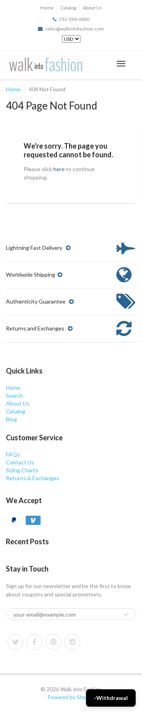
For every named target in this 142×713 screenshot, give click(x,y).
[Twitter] (15, 642)
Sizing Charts (22, 470)
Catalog (68, 8)
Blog (11, 419)
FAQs (13, 454)
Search (14, 395)
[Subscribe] (126, 614)
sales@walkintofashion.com (74, 29)
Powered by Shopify (71, 697)
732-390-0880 (74, 19)
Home (47, 8)
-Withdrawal (111, 697)
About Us (92, 8)
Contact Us (20, 462)
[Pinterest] (53, 642)
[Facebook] (34, 642)
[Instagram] (72, 642)
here (59, 169)
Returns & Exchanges (32, 478)
